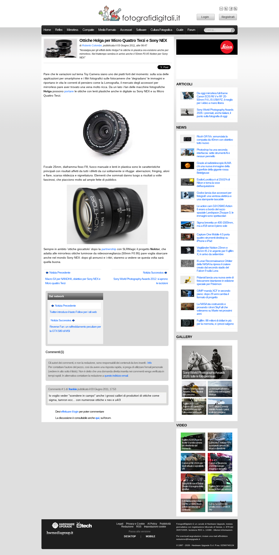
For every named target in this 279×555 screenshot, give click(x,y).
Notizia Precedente (59, 272)
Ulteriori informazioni (222, 530)
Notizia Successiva (153, 272)
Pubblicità (165, 523)
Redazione (127, 526)
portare (69, 91)
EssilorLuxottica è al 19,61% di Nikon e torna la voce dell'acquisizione (213, 183)
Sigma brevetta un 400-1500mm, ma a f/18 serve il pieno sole (215, 224)
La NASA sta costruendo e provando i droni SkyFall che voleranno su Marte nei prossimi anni (214, 308)
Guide (179, 29)
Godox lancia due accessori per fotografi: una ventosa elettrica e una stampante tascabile (214, 196)
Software (141, 29)
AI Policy (152, 523)
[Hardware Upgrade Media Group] (60, 535)
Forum (191, 29)
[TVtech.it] (84, 528)
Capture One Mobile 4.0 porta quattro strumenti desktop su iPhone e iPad (213, 237)
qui (97, 417)
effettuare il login (69, 411)
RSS (138, 526)
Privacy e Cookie (135, 523)
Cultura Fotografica (161, 29)
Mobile (150, 536)
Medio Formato (107, 29)
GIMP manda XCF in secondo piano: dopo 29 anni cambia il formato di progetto (213, 294)
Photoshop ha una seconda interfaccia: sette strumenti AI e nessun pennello (213, 153)
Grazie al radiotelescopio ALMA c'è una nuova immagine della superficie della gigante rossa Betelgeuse (214, 167)
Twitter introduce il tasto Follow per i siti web (73, 312)
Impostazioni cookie (155, 526)
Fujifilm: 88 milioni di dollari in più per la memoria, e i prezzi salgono (215, 322)
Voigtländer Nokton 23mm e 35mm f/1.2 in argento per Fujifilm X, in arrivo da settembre (215, 251)
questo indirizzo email (116, 375)
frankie (73, 389)
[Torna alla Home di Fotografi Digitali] (139, 21)
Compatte (88, 29)
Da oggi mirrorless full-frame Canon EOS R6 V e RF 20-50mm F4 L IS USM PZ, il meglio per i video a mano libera (215, 98)
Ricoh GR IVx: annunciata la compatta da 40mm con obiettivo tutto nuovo (215, 140)
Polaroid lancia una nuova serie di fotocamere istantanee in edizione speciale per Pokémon (215, 281)
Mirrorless (72, 29)
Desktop (130, 536)
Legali (119, 523)
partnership (109, 249)
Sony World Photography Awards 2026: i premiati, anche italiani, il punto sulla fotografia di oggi (215, 113)
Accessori (126, 29)
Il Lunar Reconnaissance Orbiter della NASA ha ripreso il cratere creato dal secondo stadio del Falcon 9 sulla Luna (214, 265)
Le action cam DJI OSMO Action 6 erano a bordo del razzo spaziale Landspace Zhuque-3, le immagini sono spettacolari (215, 210)
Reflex (58, 29)
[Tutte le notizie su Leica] (207, 53)
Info (149, 362)
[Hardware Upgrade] (63, 528)
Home (47, 29)
